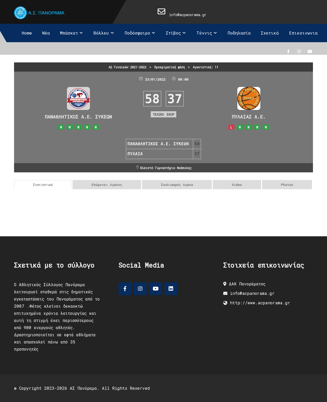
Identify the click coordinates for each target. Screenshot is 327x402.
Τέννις (204, 33)
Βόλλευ (101, 33)
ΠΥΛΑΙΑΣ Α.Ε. (249, 117)
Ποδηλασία (239, 33)
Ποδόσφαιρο (137, 33)
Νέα (46, 33)
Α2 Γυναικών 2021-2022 (127, 67)
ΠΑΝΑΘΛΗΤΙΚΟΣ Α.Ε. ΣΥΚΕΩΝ (78, 117)
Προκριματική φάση (169, 67)
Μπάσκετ (69, 33)
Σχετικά (270, 33)
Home (27, 33)
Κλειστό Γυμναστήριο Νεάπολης (166, 168)
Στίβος (173, 33)
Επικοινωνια (303, 33)
